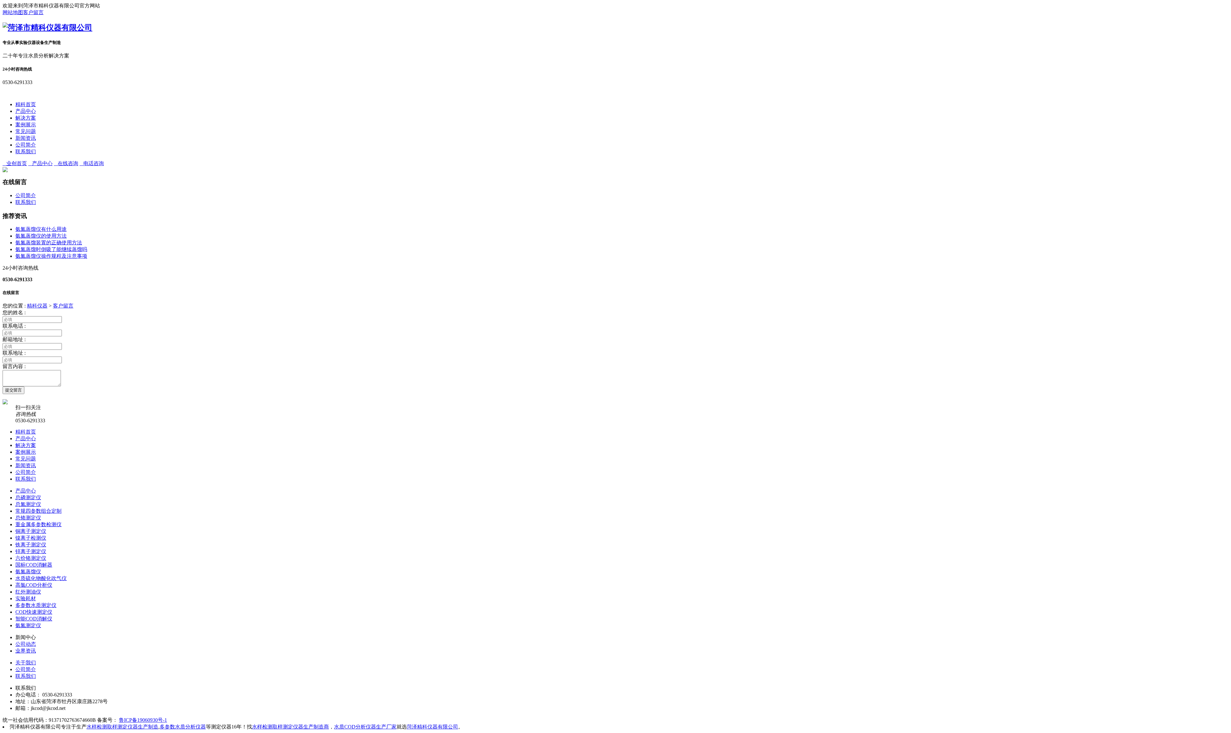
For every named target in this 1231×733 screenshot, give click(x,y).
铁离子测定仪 (30, 544)
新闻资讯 (25, 138)
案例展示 (25, 124)
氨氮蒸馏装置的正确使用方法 (48, 242)
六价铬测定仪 (30, 558)
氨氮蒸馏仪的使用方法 (41, 236)
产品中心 (25, 111)
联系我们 (25, 151)
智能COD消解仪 (33, 618)
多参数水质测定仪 (35, 605)
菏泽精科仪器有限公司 (432, 726)
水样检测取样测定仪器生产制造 (122, 726)
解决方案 (25, 118)
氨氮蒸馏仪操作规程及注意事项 (51, 256)
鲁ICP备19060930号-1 (143, 720)
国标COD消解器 (33, 565)
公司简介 (25, 144)
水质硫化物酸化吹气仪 (41, 578)
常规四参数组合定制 (38, 511)
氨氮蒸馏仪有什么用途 (41, 229)
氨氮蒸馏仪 (28, 571)
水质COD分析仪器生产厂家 (365, 726)
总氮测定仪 (28, 504)
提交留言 (13, 390)
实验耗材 (25, 598)
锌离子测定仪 (30, 551)
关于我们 (25, 662)
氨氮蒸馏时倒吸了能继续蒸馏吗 (51, 249)
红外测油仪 (28, 591)
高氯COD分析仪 (33, 585)
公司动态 (25, 644)
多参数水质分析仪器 (183, 726)
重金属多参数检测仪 (38, 524)
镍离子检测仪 (30, 538)
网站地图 (13, 12)
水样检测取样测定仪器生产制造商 (290, 726)
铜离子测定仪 (30, 531)
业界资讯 (25, 650)
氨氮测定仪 (28, 625)
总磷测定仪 (28, 497)
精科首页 (25, 104)
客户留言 (33, 12)
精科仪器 (37, 305)
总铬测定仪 (28, 517)
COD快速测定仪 (33, 612)
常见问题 (25, 131)
